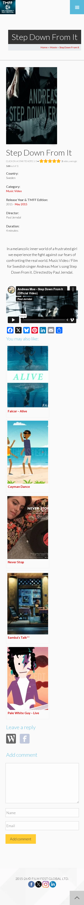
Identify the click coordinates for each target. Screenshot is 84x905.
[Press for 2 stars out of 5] (46, 161)
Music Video (14, 191)
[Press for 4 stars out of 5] (54, 161)
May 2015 (21, 204)
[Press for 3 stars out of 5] (50, 161)
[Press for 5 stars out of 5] (58, 161)
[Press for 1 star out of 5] (41, 161)
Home (44, 47)
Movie (53, 47)
